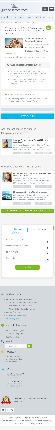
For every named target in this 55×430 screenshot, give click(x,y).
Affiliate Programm (12, 319)
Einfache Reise (15, 231)
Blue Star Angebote (13, 337)
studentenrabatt (30, 94)
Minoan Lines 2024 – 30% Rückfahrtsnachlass (30, 192)
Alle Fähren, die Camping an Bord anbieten (21, 309)
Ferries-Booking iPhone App (16, 315)
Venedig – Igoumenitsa (16, 101)
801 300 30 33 (14, 381)
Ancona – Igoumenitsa (28, 99)
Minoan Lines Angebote (14, 334)
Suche (27, 267)
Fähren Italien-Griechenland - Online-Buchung (22, 303)
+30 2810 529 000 (15, 373)
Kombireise (39, 229)
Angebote (21, 17)
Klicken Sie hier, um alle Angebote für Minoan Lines (27, 211)
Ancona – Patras (42, 99)
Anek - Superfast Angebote (15, 331)
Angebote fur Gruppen (13, 312)
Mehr (22, 153)
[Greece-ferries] (14, 7)
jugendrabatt (19, 94)
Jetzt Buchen (27, 116)
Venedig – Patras (31, 101)
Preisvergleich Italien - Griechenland (19, 299)
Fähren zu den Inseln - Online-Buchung (19, 306)
